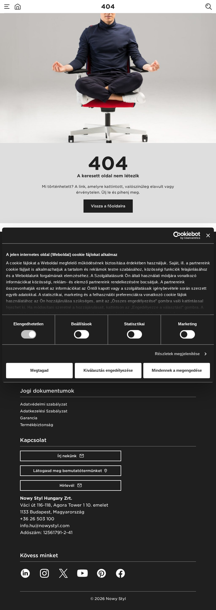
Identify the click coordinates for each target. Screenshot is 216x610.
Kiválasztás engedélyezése (108, 370)
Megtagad (39, 370)
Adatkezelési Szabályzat (43, 411)
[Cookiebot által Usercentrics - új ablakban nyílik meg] (177, 235)
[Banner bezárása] (208, 235)
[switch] (81, 334)
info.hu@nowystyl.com (45, 525)
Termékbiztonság (36, 425)
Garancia (28, 418)
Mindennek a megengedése (177, 370)
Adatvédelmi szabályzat (43, 404)
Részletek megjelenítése (177, 353)
